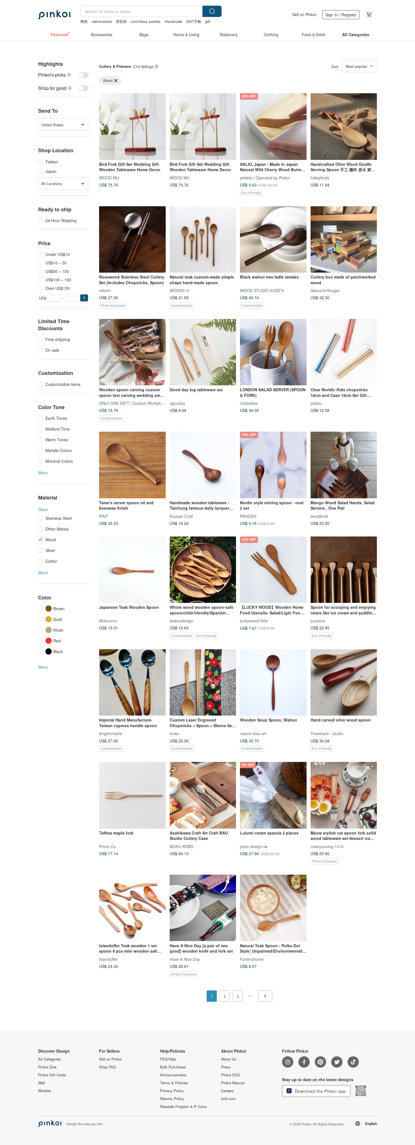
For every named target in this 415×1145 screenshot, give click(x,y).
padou (316, 403)
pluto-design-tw (253, 846)
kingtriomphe (110, 733)
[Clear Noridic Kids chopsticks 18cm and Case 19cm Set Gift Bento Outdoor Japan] (344, 352)
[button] (84, 297)
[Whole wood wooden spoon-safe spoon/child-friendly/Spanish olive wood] (203, 569)
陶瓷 (84, 21)
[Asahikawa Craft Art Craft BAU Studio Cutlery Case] (203, 795)
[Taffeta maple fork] (132, 795)
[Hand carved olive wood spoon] (344, 682)
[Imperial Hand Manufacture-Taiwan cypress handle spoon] (132, 682)
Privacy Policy (172, 1091)
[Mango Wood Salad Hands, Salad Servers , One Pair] (344, 465)
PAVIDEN (248, 516)
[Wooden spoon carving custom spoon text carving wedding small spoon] (132, 352)
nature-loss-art (253, 733)
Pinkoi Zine (47, 1067)
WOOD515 (179, 290)
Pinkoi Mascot (232, 1083)
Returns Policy (172, 1099)
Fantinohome (252, 959)
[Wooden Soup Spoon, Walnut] (273, 682)
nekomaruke (102, 21)
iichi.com (228, 1099)
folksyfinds (320, 177)
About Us (228, 1059)
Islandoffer (108, 959)
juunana (318, 620)
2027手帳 (193, 21)
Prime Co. (108, 846)
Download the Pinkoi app (320, 1091)
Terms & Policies (174, 1083)
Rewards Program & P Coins (183, 1107)
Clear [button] (43, 509)
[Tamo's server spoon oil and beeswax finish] (132, 465)
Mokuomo (108, 620)
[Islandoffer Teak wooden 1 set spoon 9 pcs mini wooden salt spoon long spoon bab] (132, 908)
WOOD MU (109, 177)
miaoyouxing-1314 (327, 846)
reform (105, 290)
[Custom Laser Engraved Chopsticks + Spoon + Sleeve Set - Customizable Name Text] (203, 682)
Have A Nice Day (185, 959)
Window (44, 1091)
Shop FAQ (107, 1067)
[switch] (63, 74)
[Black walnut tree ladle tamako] (273, 239)
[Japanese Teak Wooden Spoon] (132, 569)
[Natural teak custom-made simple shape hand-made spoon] (203, 239)
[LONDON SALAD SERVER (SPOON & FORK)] (273, 352)
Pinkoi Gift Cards (52, 1075)
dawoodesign (181, 620)
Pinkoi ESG (230, 1075)
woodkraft (319, 516)
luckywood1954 (254, 620)
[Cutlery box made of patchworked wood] (344, 239)
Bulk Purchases (173, 1067)
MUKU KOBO (181, 846)
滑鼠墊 (121, 21)
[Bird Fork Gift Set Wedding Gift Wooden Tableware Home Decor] (132, 126)
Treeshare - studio (327, 733)
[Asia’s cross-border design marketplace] (54, 14)
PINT (103, 516)
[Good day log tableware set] (203, 352)
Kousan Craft (181, 516)
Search (212, 11)
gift (207, 21)
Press (226, 1067)
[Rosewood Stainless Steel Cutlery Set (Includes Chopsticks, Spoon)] (132, 239)
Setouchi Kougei (325, 290)
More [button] (43, 472)
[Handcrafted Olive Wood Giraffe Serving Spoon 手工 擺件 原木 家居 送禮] (344, 126)
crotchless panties (146, 21)
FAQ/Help (168, 1059)
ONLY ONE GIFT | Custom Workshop (132, 403)
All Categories (49, 1059)
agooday (177, 403)
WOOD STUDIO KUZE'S (262, 290)
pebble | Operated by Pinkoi (265, 177)
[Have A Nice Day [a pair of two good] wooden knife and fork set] (203, 908)
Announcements (173, 1075)
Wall (41, 1083)
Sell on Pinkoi (304, 14)
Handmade (173, 21)
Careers (227, 1091)
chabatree (249, 403)
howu (174, 733)
